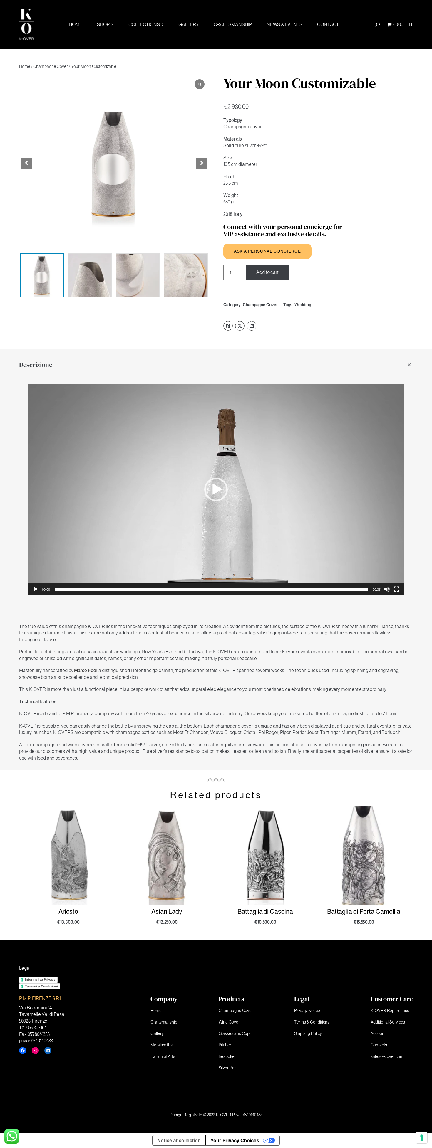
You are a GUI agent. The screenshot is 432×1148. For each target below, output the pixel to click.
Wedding (302, 304)
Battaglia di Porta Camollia (265, 911)
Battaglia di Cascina (166, 911)
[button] (201, 163)
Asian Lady (68, 911)
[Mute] (387, 589)
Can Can (363, 911)
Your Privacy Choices (234, 1140)
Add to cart (267, 272)
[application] (216, 489)
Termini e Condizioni (41, 986)
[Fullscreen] (396, 589)
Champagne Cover (50, 66)
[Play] (35, 589)
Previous (15, 869)
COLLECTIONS (144, 24)
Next (417, 874)
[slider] (211, 589)
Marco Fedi (85, 670)
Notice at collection (179, 1140)
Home (24, 66)
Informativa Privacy (40, 979)
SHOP (103, 24)
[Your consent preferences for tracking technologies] (421, 1137)
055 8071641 (37, 1027)
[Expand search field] (377, 24)
